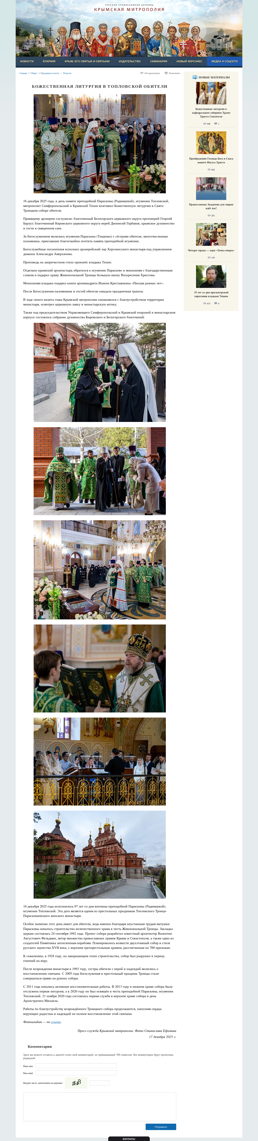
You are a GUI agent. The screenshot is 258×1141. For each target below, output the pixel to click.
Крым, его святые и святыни (87, 61)
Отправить (161, 1127)
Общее (34, 73)
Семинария (158, 61)
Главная (23, 73)
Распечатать (174, 73)
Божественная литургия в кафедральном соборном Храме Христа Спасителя (211, 112)
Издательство (130, 61)
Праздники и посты (50, 73)
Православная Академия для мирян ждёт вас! (211, 206)
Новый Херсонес (189, 61)
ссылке (56, 1021)
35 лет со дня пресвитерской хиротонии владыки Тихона (211, 294)
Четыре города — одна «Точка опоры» (211, 250)
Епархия (49, 61)
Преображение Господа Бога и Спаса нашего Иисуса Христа (211, 160)
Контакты (129, 1139)
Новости (27, 61)
